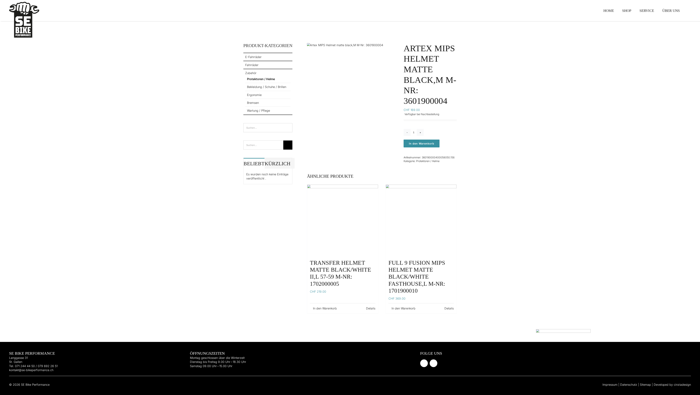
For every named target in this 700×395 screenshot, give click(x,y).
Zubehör (250, 73)
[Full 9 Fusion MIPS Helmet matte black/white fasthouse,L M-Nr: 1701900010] (421, 220)
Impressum (609, 384)
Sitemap (645, 384)
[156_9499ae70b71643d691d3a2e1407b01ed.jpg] (352, 45)
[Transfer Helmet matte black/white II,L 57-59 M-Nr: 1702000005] (342, 220)
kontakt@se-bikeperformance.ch (31, 370)
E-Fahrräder (253, 57)
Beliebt (254, 163)
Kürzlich (277, 163)
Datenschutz (628, 384)
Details (370, 308)
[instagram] (433, 363)
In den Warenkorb (421, 143)
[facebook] (424, 363)
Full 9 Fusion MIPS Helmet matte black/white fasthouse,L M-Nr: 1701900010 (416, 276)
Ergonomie (254, 95)
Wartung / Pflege (258, 110)
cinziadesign (682, 384)
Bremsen (253, 103)
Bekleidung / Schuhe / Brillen (266, 87)
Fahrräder (251, 65)
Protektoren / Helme (428, 161)
